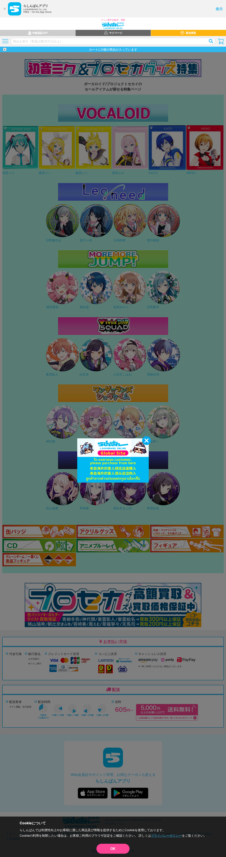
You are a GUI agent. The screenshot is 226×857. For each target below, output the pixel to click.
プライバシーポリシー (166, 835)
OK (113, 849)
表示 (219, 9)
